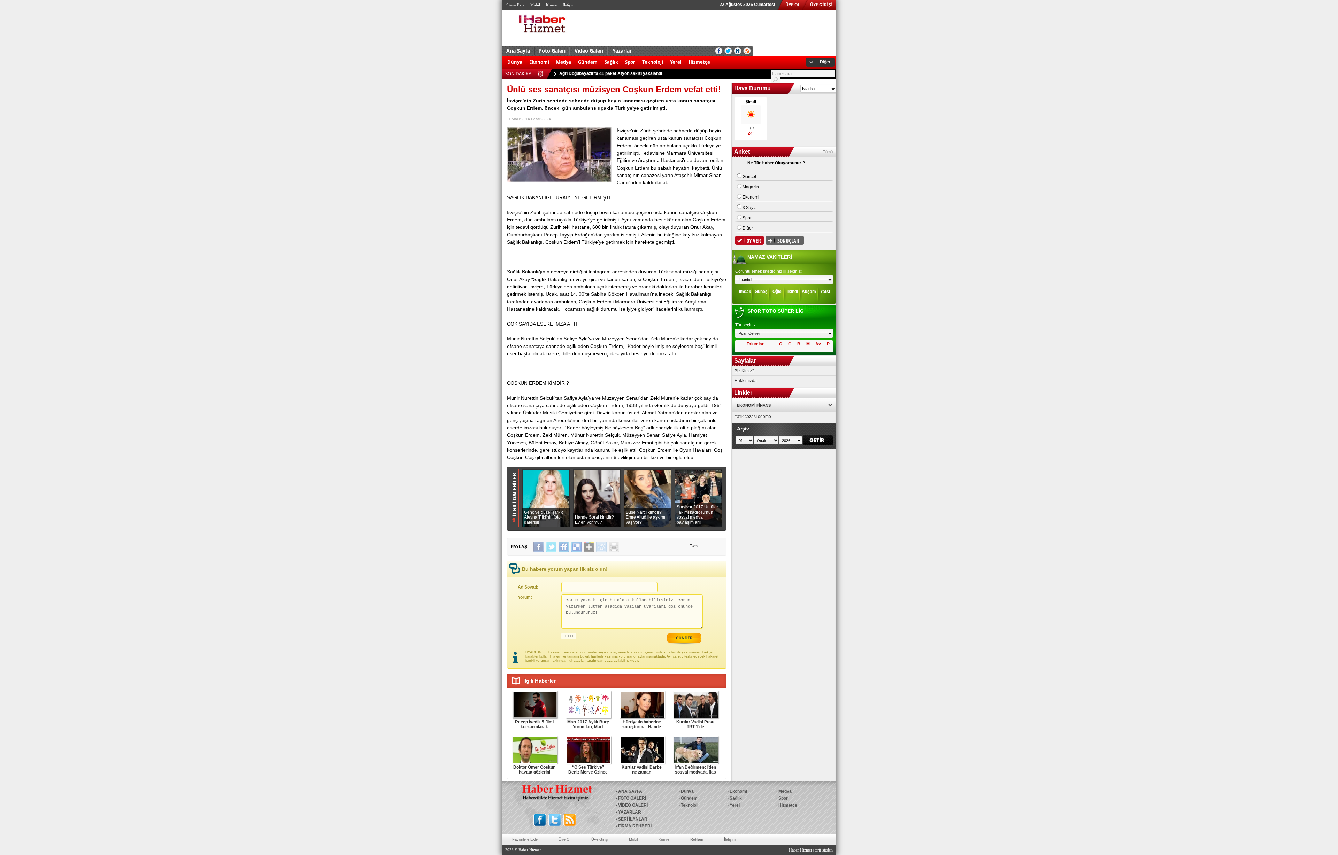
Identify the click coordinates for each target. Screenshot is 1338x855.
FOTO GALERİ (632, 798)
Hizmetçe (699, 62)
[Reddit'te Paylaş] (601, 547)
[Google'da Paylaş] (589, 547)
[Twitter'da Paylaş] (551, 547)
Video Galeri (589, 50)
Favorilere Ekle (525, 839)
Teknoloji (652, 62)
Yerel (676, 62)
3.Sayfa (750, 207)
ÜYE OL (792, 5)
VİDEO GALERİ (633, 805)
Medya (563, 62)
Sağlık (611, 62)
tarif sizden (824, 850)
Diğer (825, 62)
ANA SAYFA (630, 791)
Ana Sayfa (518, 50)
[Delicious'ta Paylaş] (576, 547)
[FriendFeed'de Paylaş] (564, 547)
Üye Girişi (599, 839)
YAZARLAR (629, 812)
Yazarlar (622, 50)
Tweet (695, 546)
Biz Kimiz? (744, 370)
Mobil (535, 5)
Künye (551, 5)
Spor (630, 62)
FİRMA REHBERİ (635, 826)
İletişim (569, 5)
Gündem (588, 62)
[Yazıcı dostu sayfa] (614, 547)
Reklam (696, 839)
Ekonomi (539, 62)
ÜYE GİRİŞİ (821, 5)
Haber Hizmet (800, 850)
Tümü (828, 152)
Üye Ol (564, 839)
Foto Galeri (552, 50)
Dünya (514, 62)
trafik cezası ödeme (753, 416)
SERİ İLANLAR (632, 819)
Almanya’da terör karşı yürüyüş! (591, 73)
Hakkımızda (746, 380)
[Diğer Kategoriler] (717, 58)
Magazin (751, 187)
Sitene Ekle (515, 5)
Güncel (749, 176)
